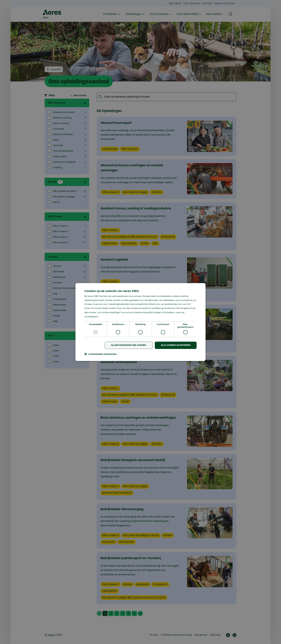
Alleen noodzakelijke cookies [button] (128, 345)
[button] (100, 354)
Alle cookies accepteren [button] (175, 345)
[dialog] (140, 322)
